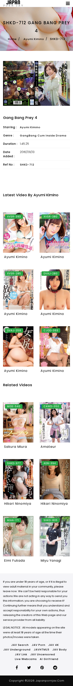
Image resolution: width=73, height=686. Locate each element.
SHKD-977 (14, 463)
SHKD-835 (51, 520)
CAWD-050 (51, 406)
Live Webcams (26, 659)
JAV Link (21, 654)
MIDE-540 (13, 406)
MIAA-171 (13, 520)
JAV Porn (38, 645)
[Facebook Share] (17, 668)
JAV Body (59, 649)
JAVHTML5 (41, 649)
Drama (61, 135)
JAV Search (20, 645)
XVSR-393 (14, 216)
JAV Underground (17, 649)
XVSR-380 (51, 216)
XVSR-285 (14, 273)
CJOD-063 (51, 330)
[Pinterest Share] (42, 668)
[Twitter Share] (29, 668)
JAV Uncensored (42, 654)
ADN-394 (50, 463)
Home (12, 39)
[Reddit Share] (55, 668)
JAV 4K (53, 645)
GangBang (28, 135)
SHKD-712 (27, 165)
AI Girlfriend (49, 659)
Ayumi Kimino (34, 39)
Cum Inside (46, 135)
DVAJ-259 (14, 330)
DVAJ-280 (51, 273)
